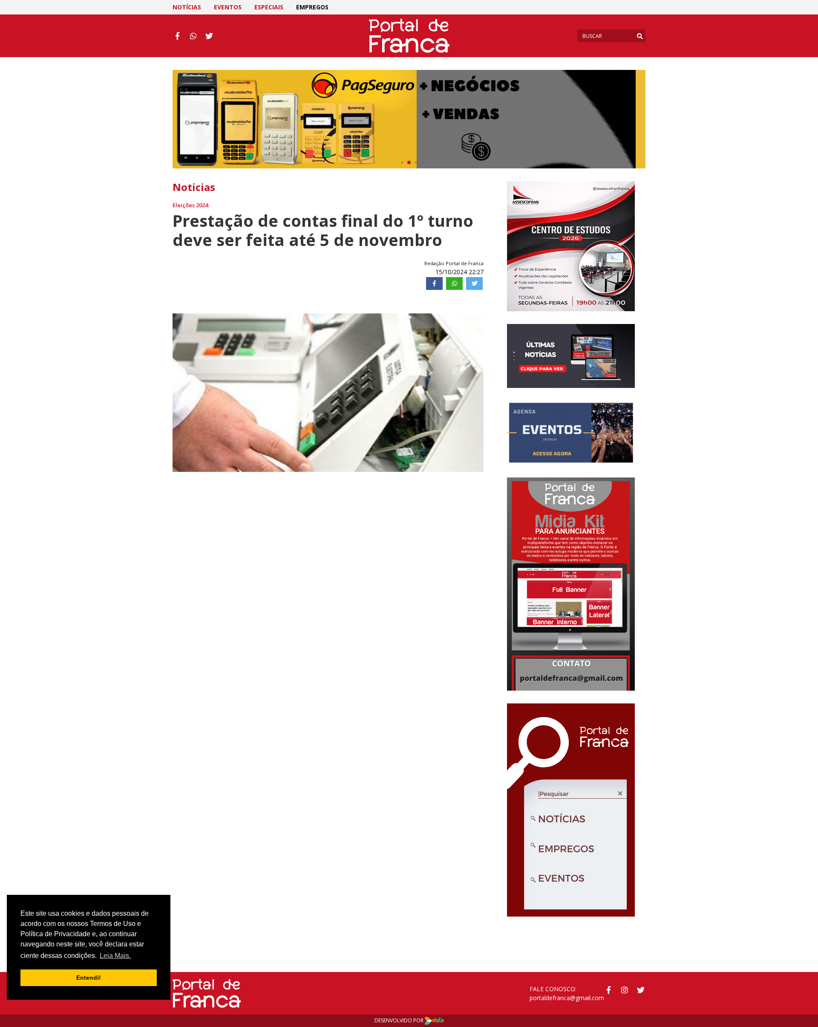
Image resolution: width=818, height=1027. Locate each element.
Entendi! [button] (88, 977)
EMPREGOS (312, 7)
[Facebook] (434, 283)
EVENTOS (228, 7)
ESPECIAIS (268, 7)
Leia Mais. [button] (115, 955)
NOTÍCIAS (187, 7)
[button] (190, 392)
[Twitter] (474, 283)
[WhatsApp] (454, 283)
